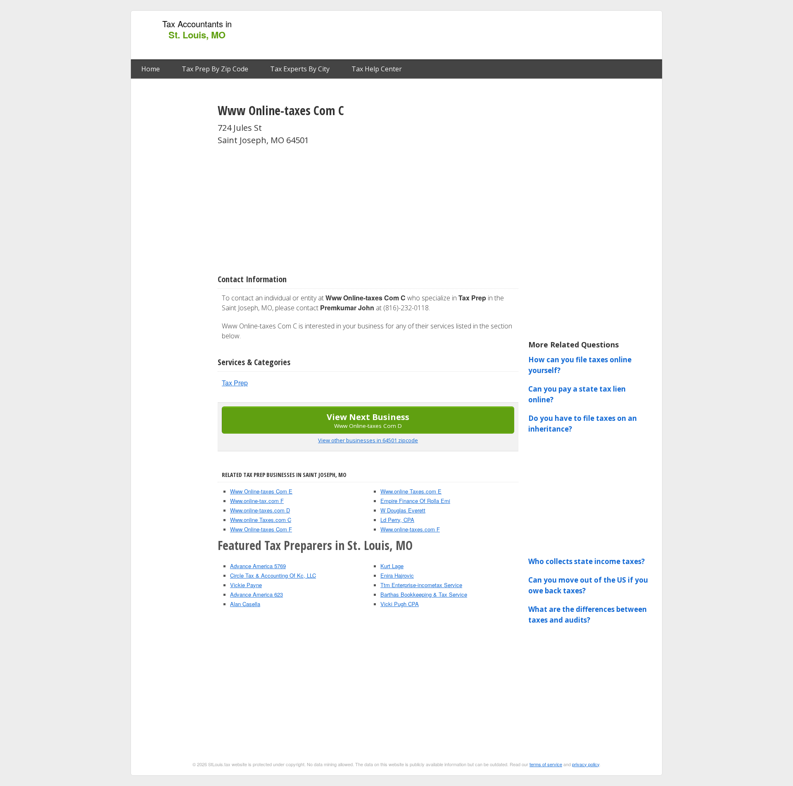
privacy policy (585, 764)
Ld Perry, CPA (397, 520)
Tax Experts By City (300, 68)
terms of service (545, 764)
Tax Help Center (376, 68)
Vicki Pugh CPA (399, 604)
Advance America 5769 (258, 566)
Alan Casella (245, 604)
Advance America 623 (256, 594)
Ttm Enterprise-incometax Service (421, 585)
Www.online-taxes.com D (260, 510)
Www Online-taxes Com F (261, 529)
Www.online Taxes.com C (260, 520)
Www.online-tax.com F (257, 501)
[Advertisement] (507, 35)
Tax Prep (235, 382)
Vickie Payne (246, 585)
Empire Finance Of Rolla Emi (415, 501)
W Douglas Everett (402, 510)
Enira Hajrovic (397, 575)
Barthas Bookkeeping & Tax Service (423, 594)
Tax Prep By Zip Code (215, 68)
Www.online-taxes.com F (410, 529)
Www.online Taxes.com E (411, 491)
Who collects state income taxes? (586, 561)
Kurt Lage (392, 566)
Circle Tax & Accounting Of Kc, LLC (273, 575)
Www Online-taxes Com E (261, 491)
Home (150, 68)
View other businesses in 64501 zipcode (368, 440)
